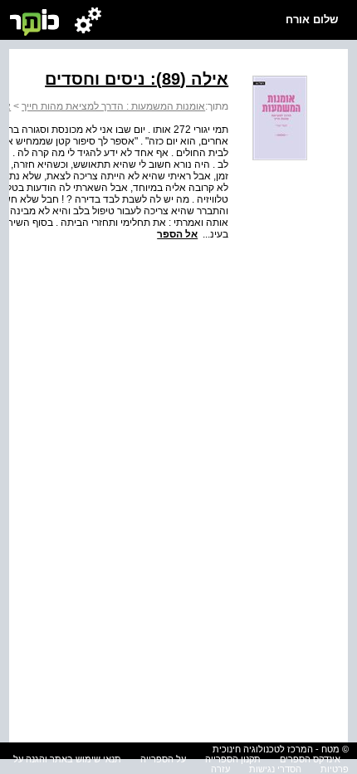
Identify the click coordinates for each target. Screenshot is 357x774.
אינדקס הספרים (310, 759)
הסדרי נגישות (275, 769)
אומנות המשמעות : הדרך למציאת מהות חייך (113, 106)
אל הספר (177, 234)
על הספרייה (163, 759)
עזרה (220, 769)
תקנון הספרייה (233, 759)
